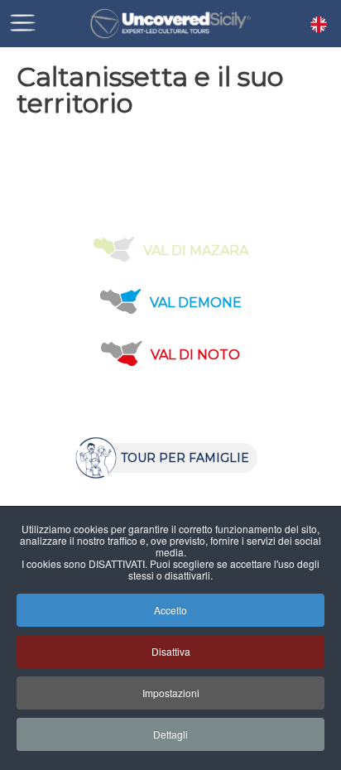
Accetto (170, 610)
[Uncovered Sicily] (170, 23)
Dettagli (170, 734)
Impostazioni (170, 693)
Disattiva (170, 651)
